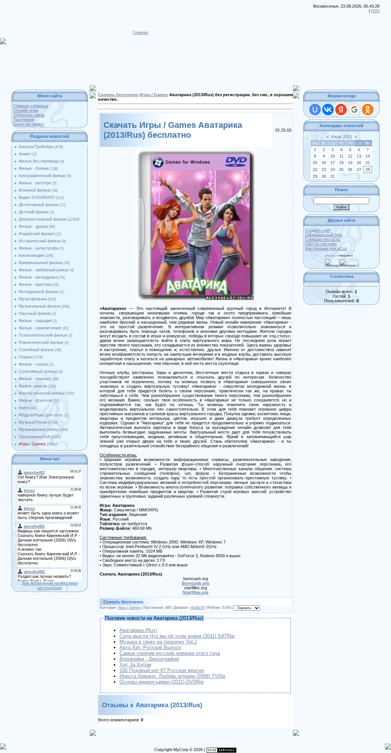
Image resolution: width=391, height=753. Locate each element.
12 (350, 156)
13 (359, 156)
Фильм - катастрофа (38, 248)
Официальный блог (324, 234)
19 (350, 162)
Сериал (26, 357)
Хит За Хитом (135, 665)
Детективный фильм (38, 204)
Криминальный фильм (40, 262)
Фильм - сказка (33, 364)
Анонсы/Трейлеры (36, 146)
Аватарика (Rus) (138, 630)
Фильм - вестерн (35, 183)
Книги (24, 407)
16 (324, 162)
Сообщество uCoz (323, 239)
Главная (140, 32)
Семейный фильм (36, 349)
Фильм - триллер (35, 378)
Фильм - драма (33, 226)
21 (367, 162)
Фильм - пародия (35, 320)
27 (359, 169)
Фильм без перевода (39, 161)
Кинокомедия (31, 255)
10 (332, 156)
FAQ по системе (321, 244)
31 (332, 176)
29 (315, 176)
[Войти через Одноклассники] (367, 109)
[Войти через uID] (315, 109)
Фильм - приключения (40, 328)
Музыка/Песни (33, 422)
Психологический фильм (43, 335)
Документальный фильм (42, 219)
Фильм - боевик (34, 168)
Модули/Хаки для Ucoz (41, 415)
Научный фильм (35, 313)
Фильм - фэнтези (35, 400)
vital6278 (197, 607)
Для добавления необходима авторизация (50, 585)
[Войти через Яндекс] (341, 109)
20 (359, 162)
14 (367, 156)
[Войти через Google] (354, 109)
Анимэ (25, 154)
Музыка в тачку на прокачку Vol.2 (158, 642)
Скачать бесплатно (118, 94)
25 (341, 169)
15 (315, 162)
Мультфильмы (33, 299)
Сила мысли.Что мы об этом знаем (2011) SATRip (177, 636)
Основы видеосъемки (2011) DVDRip (162, 682)
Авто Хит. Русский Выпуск (150, 647)
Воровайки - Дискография (149, 659)
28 (367, 169)
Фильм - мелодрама (38, 277)
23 (324, 169)
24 (332, 169)
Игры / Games (32, 444)
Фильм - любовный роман (44, 270)
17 (332, 162)
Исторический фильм (40, 241)
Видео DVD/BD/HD (37, 197)
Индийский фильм (36, 233)
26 (350, 169)
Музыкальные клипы (39, 429)
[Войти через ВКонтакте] (328, 109)
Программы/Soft (34, 436)
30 (324, 176)
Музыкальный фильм (39, 306)
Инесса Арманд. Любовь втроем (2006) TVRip (172, 676)
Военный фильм (34, 190)
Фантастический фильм (42, 393)
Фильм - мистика (35, 284)
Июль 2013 (341, 136)
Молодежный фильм (38, 291)
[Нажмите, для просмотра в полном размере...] (195, 151)
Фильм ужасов (33, 386)
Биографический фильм (42, 175)
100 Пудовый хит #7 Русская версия (162, 670)
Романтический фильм (41, 342)
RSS (375, 10)
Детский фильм (34, 212)
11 (341, 156)
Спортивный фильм (38, 371)
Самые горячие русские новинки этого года (170, 653)
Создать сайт (318, 230)
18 (341, 162)
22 (315, 169)
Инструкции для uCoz (326, 248)
